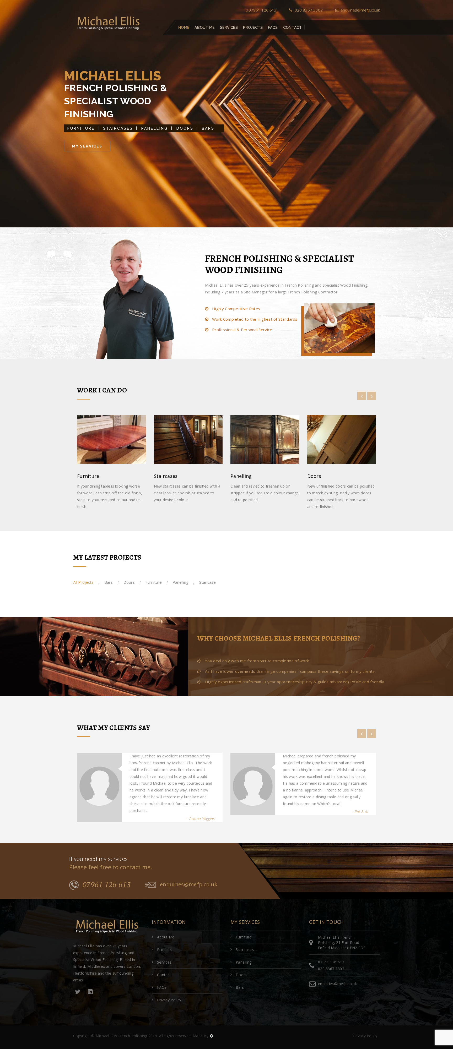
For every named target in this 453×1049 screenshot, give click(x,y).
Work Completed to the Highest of (254, 319)
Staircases (118, 128)
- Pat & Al (360, 811)
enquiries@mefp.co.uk (360, 10)
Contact (292, 27)
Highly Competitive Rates (235, 308)
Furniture (81, 128)
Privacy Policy (169, 999)
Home (183, 27)
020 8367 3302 (308, 10)
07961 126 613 (263, 10)
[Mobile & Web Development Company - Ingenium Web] (211, 1035)
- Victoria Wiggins (200, 818)
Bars (208, 128)
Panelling (154, 128)
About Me (204, 27)
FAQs (273, 27)
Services (229, 27)
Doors (184, 128)
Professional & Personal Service (241, 329)
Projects (253, 27)
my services (87, 146)
